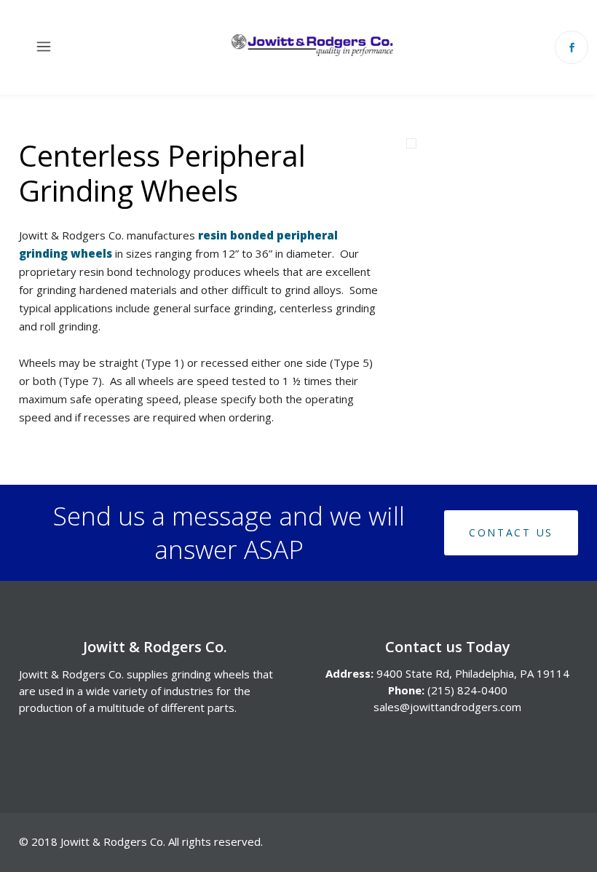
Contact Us (511, 532)
